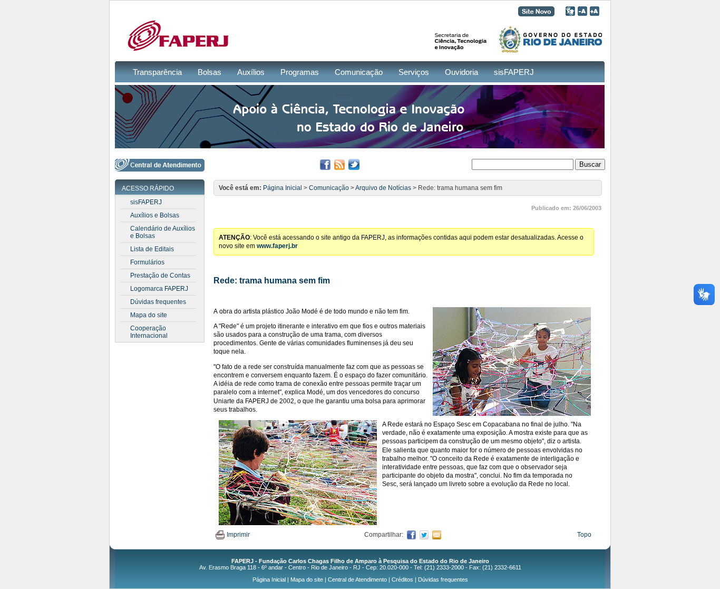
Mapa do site (148, 315)
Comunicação (359, 72)
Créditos (402, 579)
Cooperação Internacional (149, 332)
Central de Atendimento (357, 579)
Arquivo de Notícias (383, 188)
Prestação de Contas (160, 275)
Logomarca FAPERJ (159, 288)
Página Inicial (282, 188)
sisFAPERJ (514, 72)
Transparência (157, 72)
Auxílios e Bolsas (154, 215)
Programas (299, 72)
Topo (584, 534)
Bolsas (209, 72)
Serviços (413, 72)
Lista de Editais (152, 249)
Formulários (147, 262)
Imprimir (238, 534)
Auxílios (251, 72)
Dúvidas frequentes (158, 302)
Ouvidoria (461, 72)
